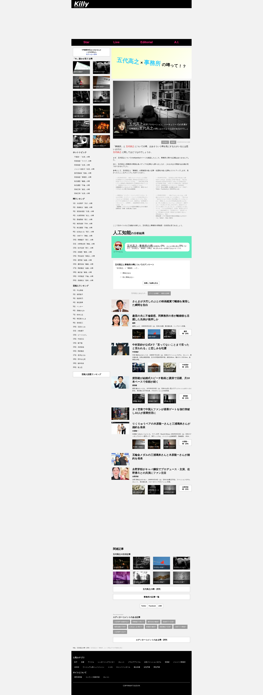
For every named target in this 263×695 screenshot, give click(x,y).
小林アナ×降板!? (180, 627)
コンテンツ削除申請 (93, 677)
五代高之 (165, 142)
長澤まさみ (81, 355)
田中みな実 (81, 359)
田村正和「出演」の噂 (82, 193)
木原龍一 (135, 431)
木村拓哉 (81, 347)
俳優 (82, 662)
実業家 (167, 662)
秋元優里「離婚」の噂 (82, 181)
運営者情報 (78, 677)
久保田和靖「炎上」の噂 (85, 215)
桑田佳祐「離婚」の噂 (85, 264)
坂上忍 (80, 367)
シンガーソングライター (106, 662)
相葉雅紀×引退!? (165, 627)
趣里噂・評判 (185, 332)
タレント (121, 662)
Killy (74, 648)
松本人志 (80, 315)
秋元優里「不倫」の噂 (82, 185)
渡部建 (134, 385)
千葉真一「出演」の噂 (82, 157)
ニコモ (110, 667)
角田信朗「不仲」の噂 (84, 223)
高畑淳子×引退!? (168, 622)
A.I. (176, 42)
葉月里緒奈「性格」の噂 (82, 173)
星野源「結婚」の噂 (85, 260)
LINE (160, 606)
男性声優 (157, 667)
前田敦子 (80, 294)
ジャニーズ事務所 (179, 662)
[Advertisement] (131, 23)
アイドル (91, 662)
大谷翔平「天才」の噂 (84, 203)
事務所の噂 (146, 245)
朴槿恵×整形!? (151, 627)
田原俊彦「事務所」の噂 (82, 177)
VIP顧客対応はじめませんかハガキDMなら (91, 52)
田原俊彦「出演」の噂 (82, 165)
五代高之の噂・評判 (151, 589)
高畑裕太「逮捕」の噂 (84, 207)
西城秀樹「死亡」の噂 (84, 219)
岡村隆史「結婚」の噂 (85, 268)
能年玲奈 (81, 363)
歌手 (75, 662)
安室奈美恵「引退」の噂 (85, 211)
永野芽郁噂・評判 (185, 488)
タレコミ (106, 677)
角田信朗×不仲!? (120, 627)
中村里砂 (135, 352)
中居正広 (81, 339)
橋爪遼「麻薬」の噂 (85, 272)
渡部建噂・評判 (185, 397)
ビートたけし (82, 335)
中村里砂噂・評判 (185, 366)
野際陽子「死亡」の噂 (85, 240)
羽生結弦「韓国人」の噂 (86, 256)
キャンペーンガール (123, 667)
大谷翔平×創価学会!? (121, 622)
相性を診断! (165, 293)
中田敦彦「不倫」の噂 (85, 276)
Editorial (146, 42)
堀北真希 (80, 302)
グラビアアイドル (134, 662)
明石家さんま (81, 319)
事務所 (173, 142)
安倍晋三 (80, 323)
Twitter (143, 606)
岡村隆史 (81, 351)
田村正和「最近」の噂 (82, 189)
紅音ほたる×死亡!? (135, 627)
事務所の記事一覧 (151, 597)
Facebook (152, 606)
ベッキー (80, 306)
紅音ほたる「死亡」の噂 (85, 232)
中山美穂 (80, 290)
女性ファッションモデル (152, 662)
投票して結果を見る (151, 283)
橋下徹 (80, 343)
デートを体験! (154, 293)
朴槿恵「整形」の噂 (85, 252)
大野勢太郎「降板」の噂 (86, 244)
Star (86, 42)
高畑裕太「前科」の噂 (85, 280)
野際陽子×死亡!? (138, 622)
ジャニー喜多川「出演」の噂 (84, 169)
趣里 (133, 323)
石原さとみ (81, 327)
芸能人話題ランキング (91, 374)
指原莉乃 (80, 298)
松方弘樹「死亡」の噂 (85, 248)
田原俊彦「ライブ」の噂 (82, 161)
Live (116, 42)
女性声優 (147, 667)
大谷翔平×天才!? (120, 632)
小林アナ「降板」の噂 (84, 236)
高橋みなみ (81, 310)
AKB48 (76, 667)
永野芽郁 (135, 476)
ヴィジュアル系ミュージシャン (93, 667)
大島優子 (81, 331)
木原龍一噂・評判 (185, 443)
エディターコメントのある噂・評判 (151, 640)
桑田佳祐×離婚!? (153, 622)
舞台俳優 (137, 667)
